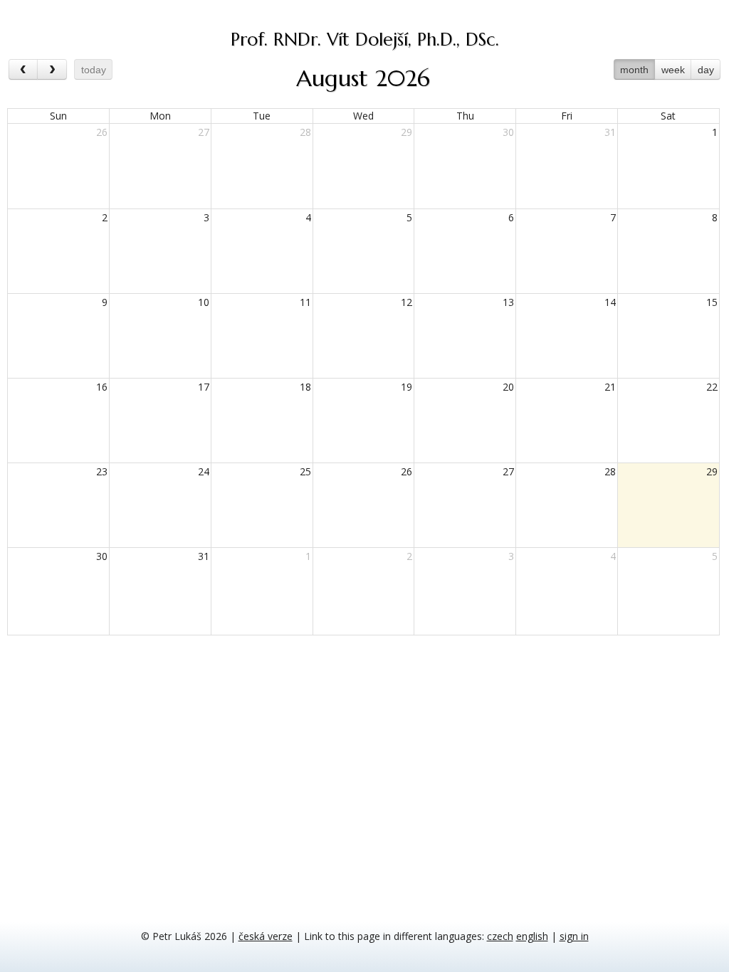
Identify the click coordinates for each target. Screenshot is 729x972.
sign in (574, 936)
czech (500, 936)
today (93, 69)
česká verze (265, 936)
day (706, 69)
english (532, 936)
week (673, 69)
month (634, 69)
